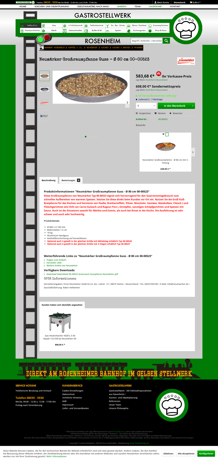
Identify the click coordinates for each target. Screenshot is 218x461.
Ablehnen (168, 453)
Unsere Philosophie (118, 408)
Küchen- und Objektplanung (123, 397)
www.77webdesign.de (139, 443)
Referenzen (114, 401)
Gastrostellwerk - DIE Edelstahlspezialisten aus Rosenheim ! (130, 392)
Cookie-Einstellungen (72, 390)
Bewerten (177, 113)
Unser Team (115, 404)
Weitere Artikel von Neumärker (62, 265)
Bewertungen (70, 180)
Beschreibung (48, 180)
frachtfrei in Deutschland (156, 80)
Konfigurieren (206, 453)
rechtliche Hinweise (72, 397)
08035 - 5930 (51, 2)
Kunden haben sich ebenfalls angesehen (62, 304)
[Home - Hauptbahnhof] (41, 48)
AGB (64, 401)
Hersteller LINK (54, 262)
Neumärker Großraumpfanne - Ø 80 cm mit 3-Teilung (165, 161)
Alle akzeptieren (186, 453)
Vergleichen (144, 113)
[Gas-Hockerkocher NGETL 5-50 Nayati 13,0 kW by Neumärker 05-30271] (60, 322)
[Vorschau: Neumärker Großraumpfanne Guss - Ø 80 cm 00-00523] (44, 76)
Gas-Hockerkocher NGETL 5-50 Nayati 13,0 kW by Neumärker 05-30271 (60, 337)
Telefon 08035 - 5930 (30, 398)
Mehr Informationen (56, 456)
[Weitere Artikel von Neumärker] (186, 62)
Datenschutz (68, 394)
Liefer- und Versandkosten (75, 408)
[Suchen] (166, 41)
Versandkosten (118, 431)
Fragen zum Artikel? (56, 259)
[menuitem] (161, 2)
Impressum (68, 404)
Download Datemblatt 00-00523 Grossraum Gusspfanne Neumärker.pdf (82, 274)
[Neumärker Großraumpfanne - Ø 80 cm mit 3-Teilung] (165, 146)
